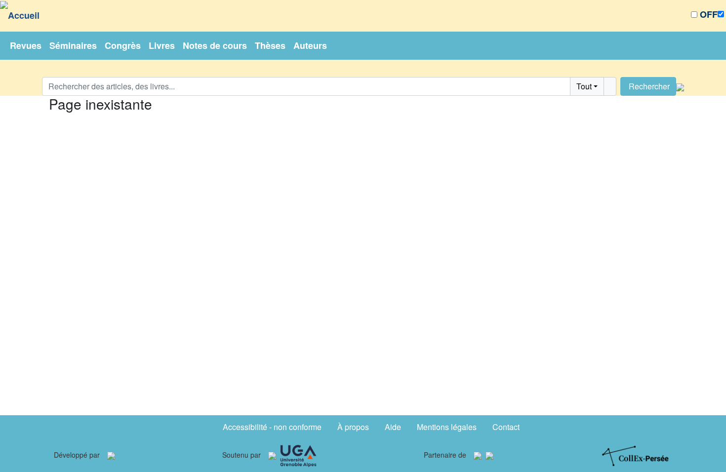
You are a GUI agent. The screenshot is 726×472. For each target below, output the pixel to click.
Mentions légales (447, 427)
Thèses (270, 45)
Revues (25, 45)
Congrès (123, 45)
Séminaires (73, 45)
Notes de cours (215, 45)
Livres (162, 45)
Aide (393, 427)
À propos (353, 427)
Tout (584, 86)
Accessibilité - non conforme (272, 427)
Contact (506, 427)
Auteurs (310, 45)
